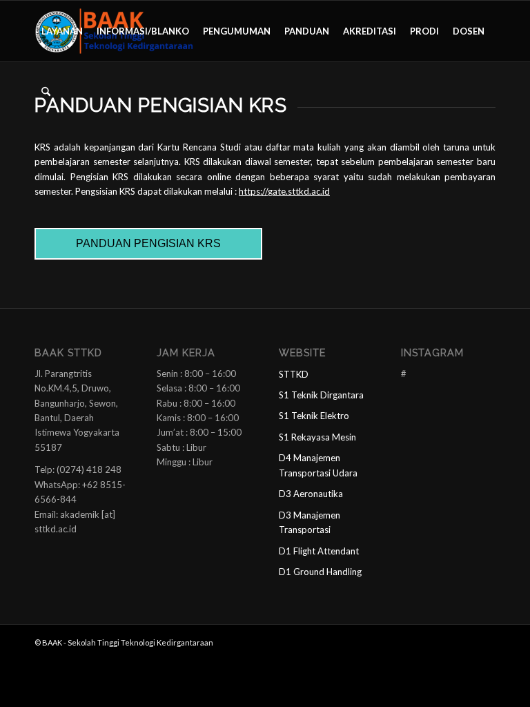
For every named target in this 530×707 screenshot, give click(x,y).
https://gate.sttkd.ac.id (284, 191)
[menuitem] (62, 31)
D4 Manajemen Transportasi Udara (318, 465)
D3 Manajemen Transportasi (309, 522)
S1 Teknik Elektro (314, 415)
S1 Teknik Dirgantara (321, 394)
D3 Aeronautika (311, 493)
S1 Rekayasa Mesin (317, 437)
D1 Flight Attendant (319, 550)
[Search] (46, 91)
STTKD (293, 374)
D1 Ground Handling (320, 571)
